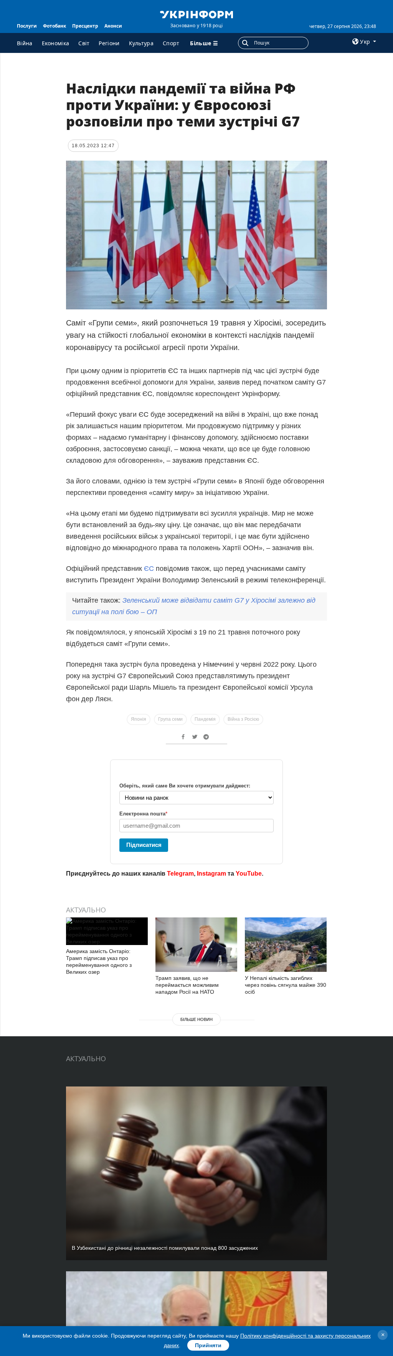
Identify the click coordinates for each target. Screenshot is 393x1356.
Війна (25, 43)
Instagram (211, 873)
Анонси (113, 26)
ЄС (150, 568)
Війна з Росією (243, 719)
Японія (138, 719)
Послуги (27, 26)
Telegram (180, 873)
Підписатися (144, 845)
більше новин (196, 1019)
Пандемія (205, 719)
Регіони (109, 43)
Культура (141, 43)
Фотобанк (54, 26)
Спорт (171, 43)
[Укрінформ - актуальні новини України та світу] (196, 14)
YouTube (249, 873)
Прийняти (208, 1345)
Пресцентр (85, 26)
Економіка (55, 43)
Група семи (170, 719)
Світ (83, 43)
